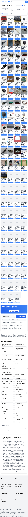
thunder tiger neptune (13, 337)
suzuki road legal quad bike (19, 418)
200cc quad (5, 391)
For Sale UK (5, 2)
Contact (16, 496)
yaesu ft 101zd (5, 403)
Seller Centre (18, 486)
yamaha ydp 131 (6, 383)
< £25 (3, 428)
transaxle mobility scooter (6, 406)
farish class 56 (18, 381)
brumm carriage (19, 401)
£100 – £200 (22, 428)
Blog (16, 499)
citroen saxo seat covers (6, 344)
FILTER (5, 13)
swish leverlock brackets (19, 406)
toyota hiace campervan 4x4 (19, 388)
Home (3, 9)
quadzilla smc (5, 414)
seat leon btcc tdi (6, 422)
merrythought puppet (5, 397)
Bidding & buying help (6, 486)
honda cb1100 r (19, 396)
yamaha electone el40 (19, 375)
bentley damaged (6, 418)
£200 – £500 (4, 430)
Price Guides (4, 481)
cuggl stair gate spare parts (19, 360)
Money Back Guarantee (6, 484)
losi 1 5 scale (5, 387)
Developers (3, 496)
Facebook (17, 498)
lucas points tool (17, 336)
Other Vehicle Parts (7, 10)
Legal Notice (3, 482)
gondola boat (5, 378)
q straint (17, 378)
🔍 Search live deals (21, 316)
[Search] (26, 2)
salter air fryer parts (7, 359)
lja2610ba (4, 394)
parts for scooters (19, 344)
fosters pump (18, 422)
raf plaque (18, 410)
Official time (3, 501)
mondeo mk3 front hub (20, 384)
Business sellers (18, 484)
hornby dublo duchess (5, 410)
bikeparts (4, 355)
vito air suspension (18, 334)
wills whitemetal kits (7, 374)
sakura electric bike (7, 381)
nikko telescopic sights (19, 414)
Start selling (17, 481)
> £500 (10, 430)
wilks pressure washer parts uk (19, 348)
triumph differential (8, 334)
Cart (2, 490)
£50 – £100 (15, 428)
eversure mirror (6, 401)
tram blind (24, 336)
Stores (2, 488)
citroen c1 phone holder (19, 356)
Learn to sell (17, 482)
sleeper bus (18, 394)
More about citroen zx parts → (14, 330)
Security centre (4, 498)
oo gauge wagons (19, 403)
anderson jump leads (7, 336)
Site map (3, 499)
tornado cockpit (4, 337)
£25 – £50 (8, 428)
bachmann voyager (12, 335)
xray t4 (17, 391)
